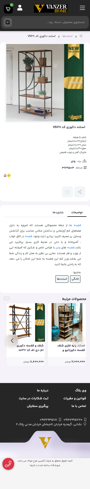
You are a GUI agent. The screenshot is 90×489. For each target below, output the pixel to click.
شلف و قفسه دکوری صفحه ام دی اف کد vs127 (26, 348)
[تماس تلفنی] (8, 464)
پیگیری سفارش (37, 406)
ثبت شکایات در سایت (33, 398)
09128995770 (73, 419)
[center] (7, 22)
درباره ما (42, 390)
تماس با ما (79, 406)
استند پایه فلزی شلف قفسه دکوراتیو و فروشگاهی (71, 348)
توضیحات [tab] (77, 212)
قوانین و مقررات (74, 398)
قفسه (28, 236)
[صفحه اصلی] (81, 37)
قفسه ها (75, 225)
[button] (78, 341)
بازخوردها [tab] (58, 212)
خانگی (75, 279)
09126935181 (48, 419)
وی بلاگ (80, 390)
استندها (67, 36)
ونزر (73, 161)
